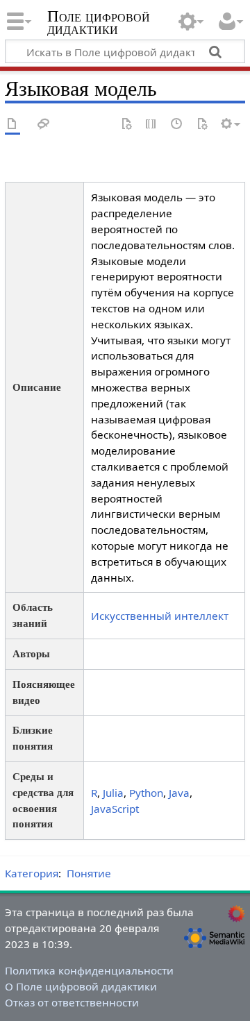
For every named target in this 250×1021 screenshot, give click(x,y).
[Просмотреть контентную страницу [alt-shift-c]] (12, 125)
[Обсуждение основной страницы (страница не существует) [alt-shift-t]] (43, 125)
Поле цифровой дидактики (98, 23)
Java (179, 793)
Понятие (89, 873)
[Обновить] (202, 125)
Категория (31, 873)
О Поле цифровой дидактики (81, 986)
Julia (113, 793)
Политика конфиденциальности (89, 970)
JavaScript (115, 809)
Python (146, 793)
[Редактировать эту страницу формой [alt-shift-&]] (126, 125)
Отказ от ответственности (72, 1002)
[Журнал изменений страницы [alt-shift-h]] (177, 125)
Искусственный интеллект (159, 616)
